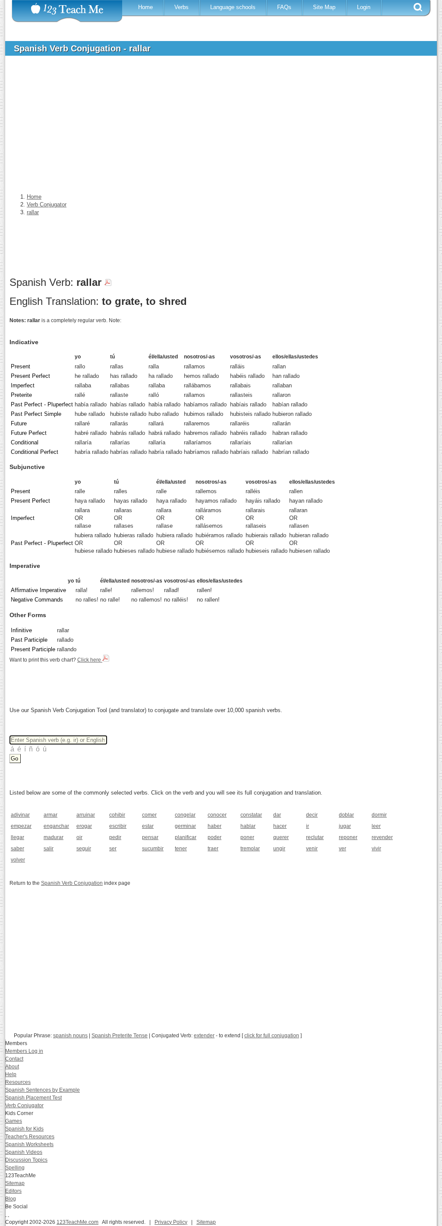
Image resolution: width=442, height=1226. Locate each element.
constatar (251, 815)
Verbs (181, 7)
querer (281, 837)
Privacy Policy (171, 1222)
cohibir (117, 815)
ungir (279, 849)
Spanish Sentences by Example (42, 1090)
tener (181, 849)
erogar (84, 826)
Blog (10, 1199)
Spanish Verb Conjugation (72, 883)
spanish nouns (70, 1036)
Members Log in (24, 1051)
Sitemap (15, 1183)
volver (18, 860)
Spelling (15, 1168)
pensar (150, 837)
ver (342, 849)
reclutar (315, 837)
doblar (346, 815)
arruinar (85, 815)
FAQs (284, 7)
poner (247, 837)
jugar (345, 826)
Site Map (324, 7)
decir (312, 815)
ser (113, 849)
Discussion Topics (26, 1160)
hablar (248, 826)
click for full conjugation (271, 1036)
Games (13, 1121)
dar (277, 815)
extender (204, 1036)
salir (49, 849)
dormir (379, 815)
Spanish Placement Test (33, 1098)
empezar (21, 826)
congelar (185, 815)
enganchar (56, 826)
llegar (17, 837)
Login (363, 7)
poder (214, 837)
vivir (376, 849)
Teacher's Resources (29, 1137)
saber (17, 849)
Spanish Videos (23, 1152)
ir (307, 826)
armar (50, 815)
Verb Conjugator (24, 1105)
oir (79, 837)
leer (376, 826)
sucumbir (153, 849)
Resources (18, 1082)
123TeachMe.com (77, 1222)
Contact (14, 1059)
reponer (348, 837)
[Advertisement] (214, 127)
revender (382, 837)
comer (149, 815)
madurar (53, 837)
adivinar (20, 815)
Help (10, 1074)
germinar (185, 826)
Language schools (233, 7)
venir (312, 849)
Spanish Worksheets (29, 1144)
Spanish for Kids (24, 1129)
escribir (117, 826)
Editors (13, 1191)
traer (213, 849)
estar (148, 826)
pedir (115, 837)
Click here (89, 660)
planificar (185, 837)
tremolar (250, 849)
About (12, 1067)
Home (145, 7)
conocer (217, 815)
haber (214, 826)
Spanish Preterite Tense (120, 1036)
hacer (280, 826)
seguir (83, 849)
